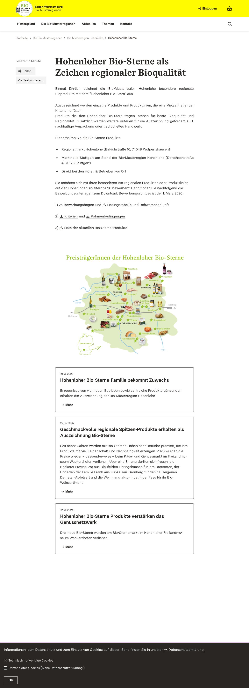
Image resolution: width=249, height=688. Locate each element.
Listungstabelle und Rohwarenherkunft (138, 205)
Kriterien (71, 216)
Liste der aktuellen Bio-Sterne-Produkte (96, 228)
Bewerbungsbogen (79, 205)
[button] (25, 71)
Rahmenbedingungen (108, 216)
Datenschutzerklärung (186, 650)
